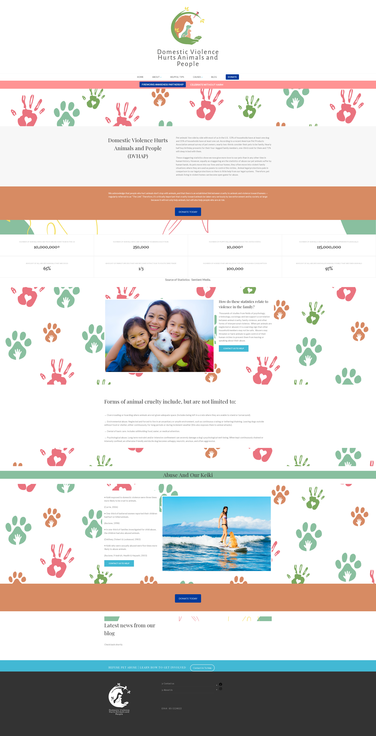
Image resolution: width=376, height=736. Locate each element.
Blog (214, 77)
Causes (197, 77)
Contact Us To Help (233, 348)
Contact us (169, 683)
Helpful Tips (177, 77)
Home (140, 77)
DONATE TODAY (188, 211)
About (156, 77)
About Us (168, 690)
